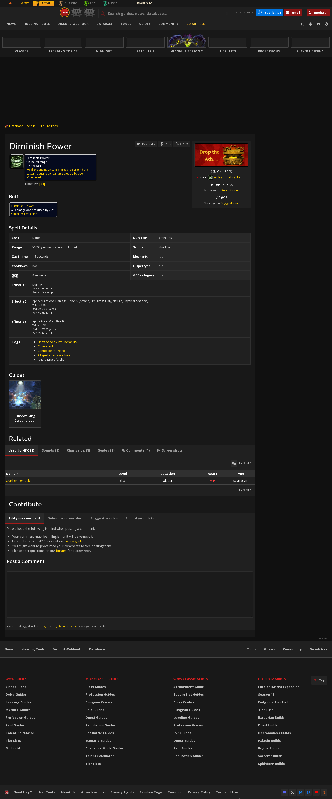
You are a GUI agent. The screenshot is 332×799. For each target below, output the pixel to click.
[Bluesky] (300, 792)
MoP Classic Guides (102, 679)
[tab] (21, 450)
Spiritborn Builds (271, 763)
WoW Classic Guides (190, 679)
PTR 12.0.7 (89, 12)
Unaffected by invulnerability (57, 342)
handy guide (74, 541)
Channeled (45, 346)
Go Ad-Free (195, 24)
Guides (145, 24)
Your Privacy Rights (118, 792)
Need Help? (23, 792)
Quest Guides (96, 717)
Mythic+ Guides (18, 710)
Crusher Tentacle (18, 480)
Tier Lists (13, 740)
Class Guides (16, 687)
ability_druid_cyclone (228, 177)
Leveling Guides (18, 702)
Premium (175, 792)
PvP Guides (182, 733)
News (11, 24)
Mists (113, 3)
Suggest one (230, 203)
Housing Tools (33, 649)
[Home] (30, 12)
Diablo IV (149, 3)
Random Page (151, 792)
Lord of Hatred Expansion (278, 687)
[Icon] (17, 161)
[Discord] (284, 792)
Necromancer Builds (274, 733)
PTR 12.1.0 (76, 12)
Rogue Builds (268, 748)
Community (168, 24)
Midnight (13, 748)
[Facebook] (308, 792)
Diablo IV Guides (272, 679)
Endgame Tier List (273, 702)
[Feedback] (318, 24)
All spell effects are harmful (56, 355)
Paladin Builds (269, 740)
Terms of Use (227, 792)
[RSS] (324, 792)
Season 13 (266, 694)
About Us (68, 792)
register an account (65, 626)
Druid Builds (267, 725)
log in (46, 626)
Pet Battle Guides (99, 733)
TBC (93, 3)
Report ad (322, 638)
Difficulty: (32, 184)
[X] (292, 792)
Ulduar (167, 480)
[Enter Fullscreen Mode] (302, 24)
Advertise (89, 792)
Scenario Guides (98, 740)
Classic (71, 3)
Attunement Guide (188, 687)
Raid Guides (15, 725)
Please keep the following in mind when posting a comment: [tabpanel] (59, 576)
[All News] (10, 3)
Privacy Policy (199, 792)
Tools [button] (126, 24)
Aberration (240, 480)
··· (125, 3)
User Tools (46, 792)
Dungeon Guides (98, 702)
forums (61, 550)
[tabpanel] (130, 476)
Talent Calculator (20, 733)
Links (184, 144)
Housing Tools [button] (37, 24)
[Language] (326, 24)
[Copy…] (234, 463)
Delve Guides (16, 694)
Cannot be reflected (51, 351)
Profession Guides (20, 717)
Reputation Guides (100, 725)
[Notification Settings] (310, 24)
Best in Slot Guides (188, 694)
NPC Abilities (48, 126)
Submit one (229, 190)
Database (105, 24)
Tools (251, 649)
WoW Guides (16, 679)
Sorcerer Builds (270, 756)
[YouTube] (316, 792)
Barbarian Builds (271, 717)
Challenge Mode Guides (104, 748)
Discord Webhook (73, 24)
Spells (31, 126)
